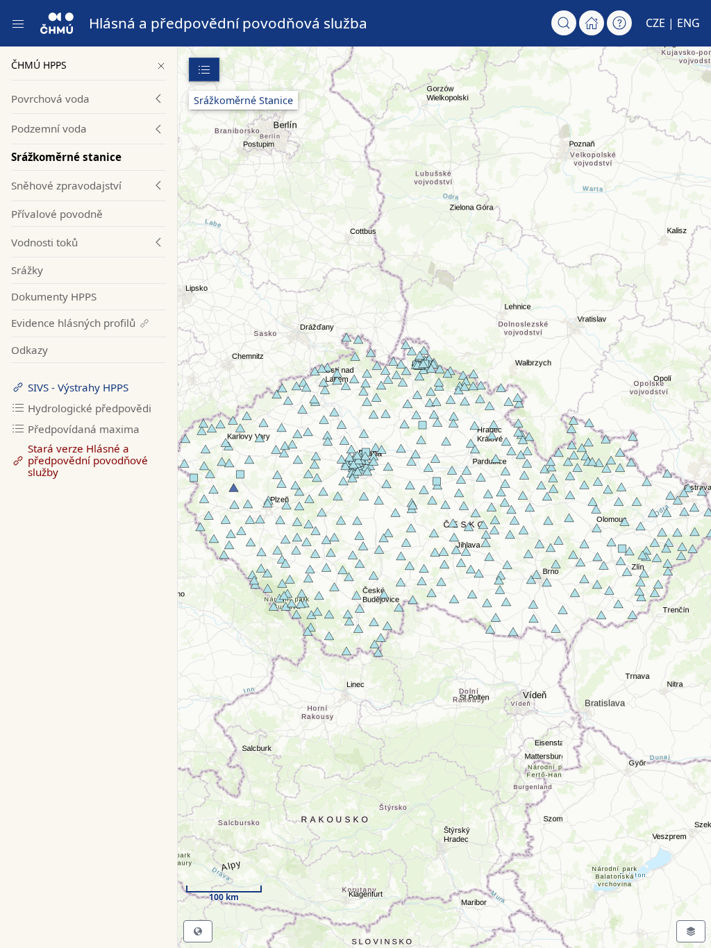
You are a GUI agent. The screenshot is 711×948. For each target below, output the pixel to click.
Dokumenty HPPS (54, 296)
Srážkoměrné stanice (66, 157)
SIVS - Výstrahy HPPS (78, 387)
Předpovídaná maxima (84, 429)
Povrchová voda (50, 98)
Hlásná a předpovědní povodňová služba (228, 23)
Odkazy (29, 350)
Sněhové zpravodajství (66, 185)
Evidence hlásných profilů (73, 323)
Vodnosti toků (44, 242)
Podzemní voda (49, 128)
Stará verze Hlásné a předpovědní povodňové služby (88, 459)
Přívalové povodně (57, 214)
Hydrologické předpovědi (89, 408)
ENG (688, 23)
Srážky (27, 270)
